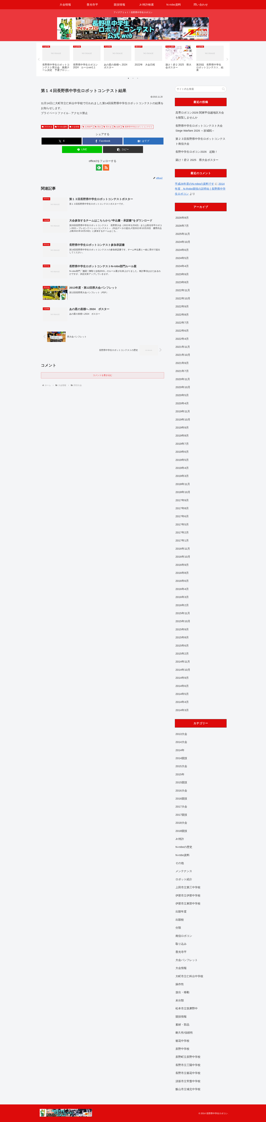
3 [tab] (137, 78)
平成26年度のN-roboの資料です (194, 183)
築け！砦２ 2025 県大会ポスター (196, 159)
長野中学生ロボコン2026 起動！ (196, 151)
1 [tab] (128, 78)
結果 (118, 127)
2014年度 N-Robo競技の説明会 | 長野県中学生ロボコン (200, 188)
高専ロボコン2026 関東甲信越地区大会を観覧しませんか (199, 115)
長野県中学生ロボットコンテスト (139, 127)
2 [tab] (133, 78)
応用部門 (88, 127)
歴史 (99, 127)
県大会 (108, 127)
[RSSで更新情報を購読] (106, 167)
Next (227, 59)
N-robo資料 (62, 127)
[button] (123, 149)
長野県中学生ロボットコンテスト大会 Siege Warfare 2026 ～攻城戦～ (199, 128)
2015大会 (48, 127)
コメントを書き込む (102, 375)
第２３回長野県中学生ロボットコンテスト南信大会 (200, 141)
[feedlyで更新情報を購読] (99, 167)
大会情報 (75, 127)
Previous (38, 59)
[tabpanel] (56, 59)
